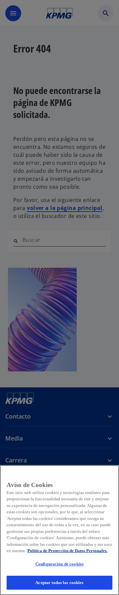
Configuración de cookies (59, 563)
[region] (59, 530)
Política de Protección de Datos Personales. (67, 550)
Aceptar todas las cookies (59, 582)
